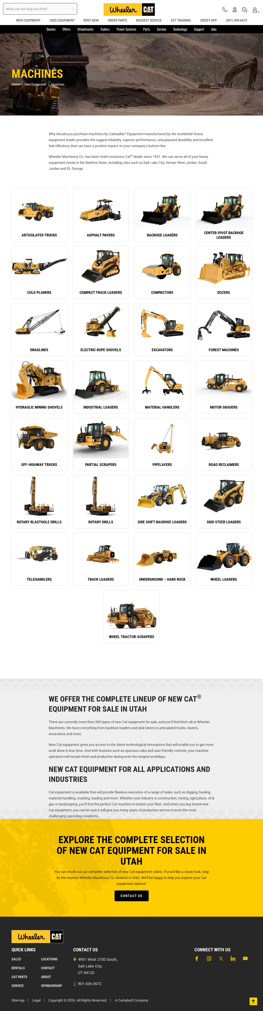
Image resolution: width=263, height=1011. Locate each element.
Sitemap (18, 1000)
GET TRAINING (181, 20)
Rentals (18, 968)
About (46, 977)
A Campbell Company (131, 1000)
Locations (49, 959)
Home (16, 84)
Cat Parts (19, 977)
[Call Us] (224, 9)
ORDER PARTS (117, 20)
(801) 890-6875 (236, 20)
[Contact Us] (244, 9)
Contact (48, 968)
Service (18, 986)
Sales (16, 959)
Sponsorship (51, 986)
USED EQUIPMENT (62, 20)
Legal (36, 1000)
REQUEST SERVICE (149, 20)
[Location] (234, 9)
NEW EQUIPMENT (28, 20)
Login (254, 10)
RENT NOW (91, 20)
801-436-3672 (89, 983)
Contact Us (132, 896)
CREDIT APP (208, 20)
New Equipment (35, 84)
